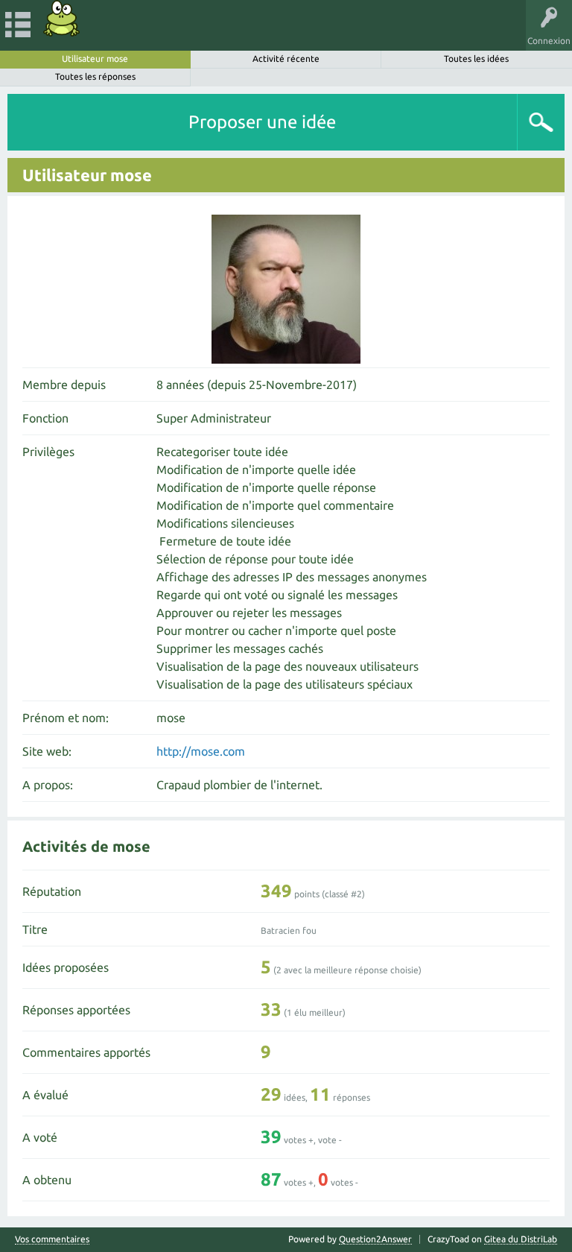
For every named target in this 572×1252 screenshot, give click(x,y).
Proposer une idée (262, 122)
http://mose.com (200, 751)
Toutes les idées (476, 58)
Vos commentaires (52, 1239)
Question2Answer (375, 1239)
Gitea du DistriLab (520, 1239)
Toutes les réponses (95, 76)
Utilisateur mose (95, 58)
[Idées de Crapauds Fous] (61, 18)
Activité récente (286, 58)
